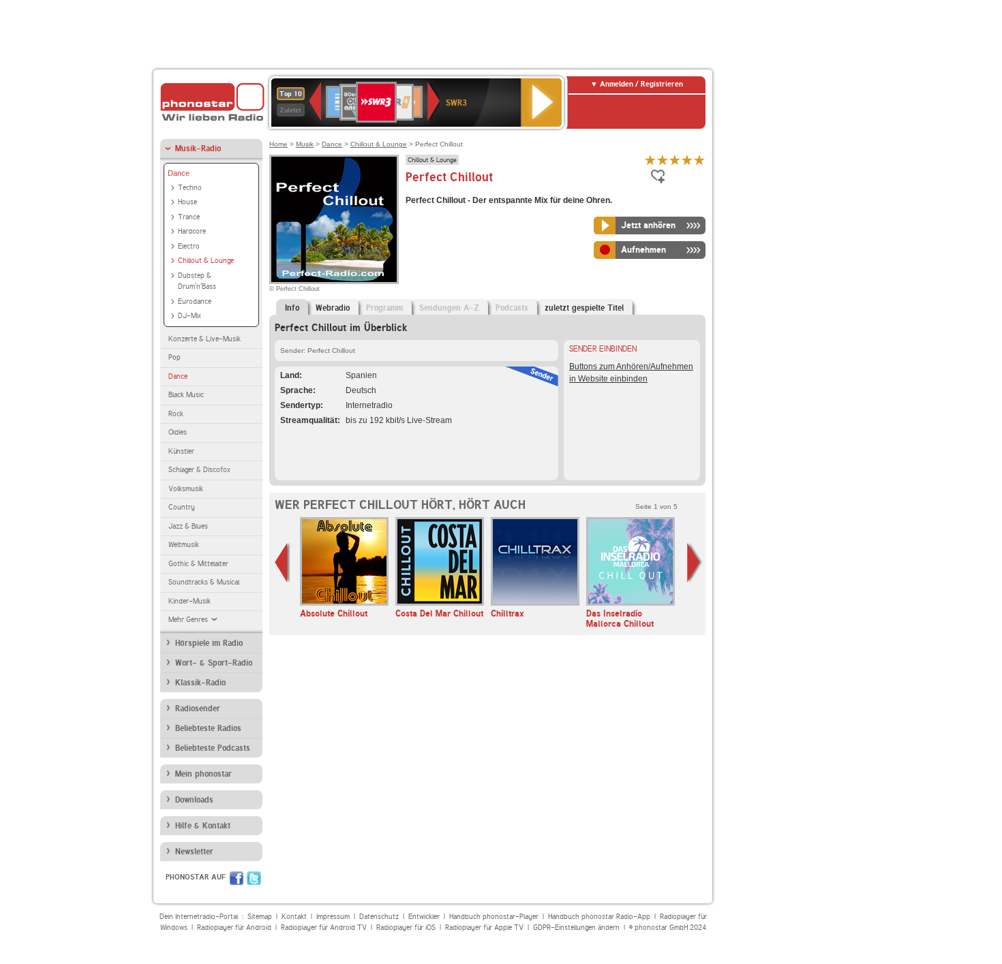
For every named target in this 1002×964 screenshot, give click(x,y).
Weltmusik (183, 544)
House (187, 202)
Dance (178, 173)
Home (278, 144)
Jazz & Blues (188, 526)
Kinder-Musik (189, 601)
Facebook (236, 878)
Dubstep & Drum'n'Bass (197, 281)
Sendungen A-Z (449, 308)
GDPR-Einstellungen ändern (576, 927)
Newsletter (194, 851)
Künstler (181, 451)
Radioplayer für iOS (406, 927)
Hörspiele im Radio (209, 643)
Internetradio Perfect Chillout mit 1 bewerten (650, 160)
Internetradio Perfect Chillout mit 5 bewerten (699, 160)
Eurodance (194, 301)
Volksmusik (185, 488)
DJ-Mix (189, 315)
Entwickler (424, 916)
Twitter (254, 878)
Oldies (177, 432)
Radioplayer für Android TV (324, 927)
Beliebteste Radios (208, 728)
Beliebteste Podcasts (212, 748)
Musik (305, 144)
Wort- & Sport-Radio (213, 663)
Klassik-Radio (200, 682)
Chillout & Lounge (206, 260)
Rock (175, 413)
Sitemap (259, 916)
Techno (190, 187)
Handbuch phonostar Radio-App (599, 916)
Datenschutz (379, 916)
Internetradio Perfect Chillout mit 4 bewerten (687, 160)
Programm (384, 308)
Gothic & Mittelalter (198, 563)
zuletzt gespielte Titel (584, 308)
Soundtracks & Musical (203, 582)
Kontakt (294, 916)
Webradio (333, 308)
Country (181, 507)
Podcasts (512, 308)
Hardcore (192, 231)
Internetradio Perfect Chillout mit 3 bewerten (675, 160)
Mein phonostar (203, 774)
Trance (189, 217)
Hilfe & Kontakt (202, 825)
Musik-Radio (198, 148)
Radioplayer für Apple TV (484, 927)
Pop (174, 357)
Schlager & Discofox (199, 469)
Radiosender (197, 708)
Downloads (194, 800)
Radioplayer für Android (234, 927)
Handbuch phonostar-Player (493, 916)
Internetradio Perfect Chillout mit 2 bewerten (662, 160)
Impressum (333, 916)
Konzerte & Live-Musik (204, 339)
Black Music (186, 394)
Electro (189, 246)
